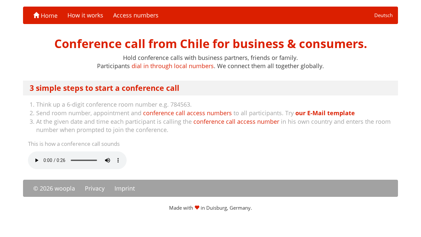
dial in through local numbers (173, 66)
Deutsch (383, 15)
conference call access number (236, 121)
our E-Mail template (325, 113)
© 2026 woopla (54, 188)
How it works (85, 15)
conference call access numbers (187, 113)
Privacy (95, 188)
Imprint (124, 188)
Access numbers (136, 15)
